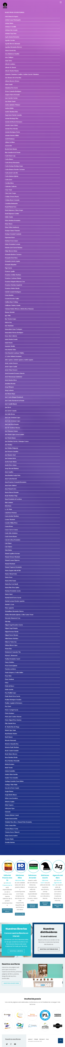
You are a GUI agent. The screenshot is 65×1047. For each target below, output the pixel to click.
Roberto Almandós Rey (12, 744)
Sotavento (7, 812)
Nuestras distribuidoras (49, 949)
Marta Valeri (8, 594)
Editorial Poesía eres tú (7, 877)
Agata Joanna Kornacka (12, 37)
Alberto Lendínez (10, 64)
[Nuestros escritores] (5, 9)
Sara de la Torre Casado (12, 788)
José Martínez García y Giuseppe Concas (17, 441)
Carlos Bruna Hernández (12, 162)
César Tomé (8, 190)
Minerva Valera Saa (11, 642)
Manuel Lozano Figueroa (12, 560)
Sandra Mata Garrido (11, 774)
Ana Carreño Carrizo (11, 98)
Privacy (42, 1039)
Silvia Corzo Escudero (11, 798)
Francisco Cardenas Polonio (13, 278)
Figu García (8, 268)
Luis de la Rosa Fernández (12, 540)
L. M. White (8, 509)
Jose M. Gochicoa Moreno (12, 428)
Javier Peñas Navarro (11, 370)
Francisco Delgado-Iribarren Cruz (15, 281)
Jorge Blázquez (9, 387)
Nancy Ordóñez (9, 662)
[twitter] (7, 1044)
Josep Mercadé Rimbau (12, 468)
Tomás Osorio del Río (11, 819)
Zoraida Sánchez (10, 842)
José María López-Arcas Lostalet (14, 434)
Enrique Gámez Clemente (12, 230)
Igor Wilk (8, 315)
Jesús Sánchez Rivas (11, 380)
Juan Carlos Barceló (11, 479)
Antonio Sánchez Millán (12, 135)
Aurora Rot (8, 146)
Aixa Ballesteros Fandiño (12, 54)
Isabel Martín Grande (11, 339)
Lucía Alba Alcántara (11, 533)
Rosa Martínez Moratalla (12, 761)
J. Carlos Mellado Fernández (13, 356)
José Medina (8, 445)
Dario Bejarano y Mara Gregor (14, 210)
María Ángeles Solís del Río (13, 570)
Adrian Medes (9, 23)
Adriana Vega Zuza (10, 33)
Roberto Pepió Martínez (12, 747)
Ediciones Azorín (45, 876)
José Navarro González (11, 451)
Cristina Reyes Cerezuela (12, 200)
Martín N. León (9, 604)
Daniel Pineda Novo (10, 207)
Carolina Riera (9, 183)
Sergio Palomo (9, 791)
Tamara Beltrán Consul (12, 815)
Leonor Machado (10, 519)
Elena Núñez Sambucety (12, 227)
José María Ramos (10, 438)
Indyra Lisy (8, 322)
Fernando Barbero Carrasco (13, 254)
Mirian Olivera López (11, 645)
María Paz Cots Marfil (11, 584)
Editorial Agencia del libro (57, 883)
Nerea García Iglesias (11, 666)
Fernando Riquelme (10, 264)
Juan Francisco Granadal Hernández (15, 482)
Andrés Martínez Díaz (11, 112)
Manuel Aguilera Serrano (12, 553)
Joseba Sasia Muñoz (11, 462)
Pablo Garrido (9, 689)
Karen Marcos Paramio (12, 492)
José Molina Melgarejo (11, 448)
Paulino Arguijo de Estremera (13, 703)
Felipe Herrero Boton (11, 251)
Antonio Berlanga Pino (11, 118)
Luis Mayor (8, 543)
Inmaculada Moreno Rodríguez (14, 332)
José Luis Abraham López (12, 417)
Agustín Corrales (10, 40)
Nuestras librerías (16, 951)
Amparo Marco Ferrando (12, 95)
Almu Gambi (8, 84)
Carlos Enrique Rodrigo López (14, 166)
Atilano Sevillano (10, 142)
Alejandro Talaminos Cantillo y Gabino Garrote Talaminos (22, 74)
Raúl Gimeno (9, 737)
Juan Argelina (9, 472)
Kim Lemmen (9, 502)
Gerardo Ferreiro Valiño (12, 298)
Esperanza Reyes (10, 237)
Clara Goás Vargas (10, 193)
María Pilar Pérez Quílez (12, 587)
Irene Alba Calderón (11, 336)
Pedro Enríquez (9, 713)
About (30, 1039)
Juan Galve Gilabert (11, 485)
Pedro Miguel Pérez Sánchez (13, 720)
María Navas (8, 577)
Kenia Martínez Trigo (11, 496)
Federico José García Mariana (13, 247)
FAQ (47, 1039)
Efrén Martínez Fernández (12, 220)
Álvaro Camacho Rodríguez (13, 91)
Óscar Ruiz (8, 676)
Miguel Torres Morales (11, 635)
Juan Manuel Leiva (10, 489)
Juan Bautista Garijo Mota (12, 475)
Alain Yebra (8, 61)
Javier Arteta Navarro (11, 363)
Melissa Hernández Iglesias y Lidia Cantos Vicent (19, 615)
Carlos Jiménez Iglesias (11, 176)
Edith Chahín (9, 217)
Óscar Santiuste (9, 679)
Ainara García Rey (10, 50)
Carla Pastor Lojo (10, 156)
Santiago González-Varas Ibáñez (14, 781)
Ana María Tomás (10, 101)
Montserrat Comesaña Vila (13, 652)
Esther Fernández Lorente (12, 244)
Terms (36, 1039)
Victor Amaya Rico (10, 825)
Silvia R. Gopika (9, 802)
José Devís (8, 407)
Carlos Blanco (9, 159)
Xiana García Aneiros (11, 836)
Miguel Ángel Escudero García (14, 625)
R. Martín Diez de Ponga (12, 727)
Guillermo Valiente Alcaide (12, 305)
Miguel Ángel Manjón (11, 628)
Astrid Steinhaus (10, 139)
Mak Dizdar (8, 550)
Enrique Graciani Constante (13, 234)
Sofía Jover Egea (9, 808)
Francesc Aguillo (10, 271)
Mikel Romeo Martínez (11, 638)
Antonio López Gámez (11, 125)
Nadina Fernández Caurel (12, 659)
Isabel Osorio (9, 343)
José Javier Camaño (11, 411)
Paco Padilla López (10, 693)
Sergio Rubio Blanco (11, 795)
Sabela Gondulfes (10, 771)
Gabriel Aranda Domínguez (13, 292)
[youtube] (15, 1044)
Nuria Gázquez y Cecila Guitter (14, 672)
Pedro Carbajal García (11, 710)
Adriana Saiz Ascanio (11, 30)
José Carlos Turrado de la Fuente (14, 400)
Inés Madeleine (9, 326)
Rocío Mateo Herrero (11, 754)
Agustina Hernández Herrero (13, 47)
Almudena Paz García (11, 88)
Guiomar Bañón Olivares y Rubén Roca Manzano (19, 309)
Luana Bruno (9, 526)
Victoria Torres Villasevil (12, 832)
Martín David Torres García (13, 598)
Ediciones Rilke (20, 876)
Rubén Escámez (9, 764)
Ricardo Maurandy (10, 740)
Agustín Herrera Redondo (12, 44)
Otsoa (6, 683)
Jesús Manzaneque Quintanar (13, 377)
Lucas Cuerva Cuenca (11, 530)
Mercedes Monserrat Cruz (12, 618)
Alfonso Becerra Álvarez (12, 81)
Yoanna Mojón (9, 839)
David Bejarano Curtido (12, 213)
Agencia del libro (58, 876)
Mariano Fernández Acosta (13, 591)
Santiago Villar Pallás (11, 785)
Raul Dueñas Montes (11, 734)
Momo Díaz (8, 649)
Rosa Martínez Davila (11, 757)
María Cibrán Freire (11, 574)
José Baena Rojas (10, 394)
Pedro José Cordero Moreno (13, 717)
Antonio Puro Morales (11, 129)
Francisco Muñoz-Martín (12, 288)
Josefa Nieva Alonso (11, 465)
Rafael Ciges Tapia (10, 730)
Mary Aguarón (9, 608)
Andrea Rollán (9, 108)
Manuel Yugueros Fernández (13, 567)
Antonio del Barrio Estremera (13, 122)
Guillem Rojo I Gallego (11, 302)
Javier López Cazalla (11, 366)
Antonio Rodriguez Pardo (12, 132)
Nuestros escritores (10, 669)
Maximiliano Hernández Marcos (14, 611)
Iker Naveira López (10, 319)
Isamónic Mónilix (10, 346)
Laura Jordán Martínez (12, 516)
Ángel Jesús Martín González (13, 115)
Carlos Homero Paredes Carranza (15, 169)
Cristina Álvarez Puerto (12, 196)
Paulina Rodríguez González (13, 700)
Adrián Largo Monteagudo (13, 20)
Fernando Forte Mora (11, 258)
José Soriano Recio (10, 458)
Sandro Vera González (11, 778)
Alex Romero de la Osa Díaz (13, 78)
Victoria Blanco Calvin (11, 829)
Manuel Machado (10, 564)
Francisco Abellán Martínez (13, 275)
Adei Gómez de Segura (11, 16)
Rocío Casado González (12, 751)
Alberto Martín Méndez (12, 71)
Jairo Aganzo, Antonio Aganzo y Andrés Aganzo (19, 360)
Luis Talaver (8, 547)
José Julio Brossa (10, 414)
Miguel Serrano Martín (11, 632)
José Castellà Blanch (11, 404)
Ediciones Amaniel (33, 876)
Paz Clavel (8, 706)
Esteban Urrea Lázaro (11, 241)
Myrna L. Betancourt (11, 655)
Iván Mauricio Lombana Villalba (14, 353)
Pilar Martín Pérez (10, 723)
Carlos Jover (8, 179)
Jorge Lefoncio (9, 390)
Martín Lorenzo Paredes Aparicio (14, 601)
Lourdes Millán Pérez (11, 523)
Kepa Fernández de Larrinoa (13, 499)
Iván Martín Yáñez (10, 349)
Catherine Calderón (11, 186)
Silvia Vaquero (9, 805)
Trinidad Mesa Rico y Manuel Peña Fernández (18, 822)
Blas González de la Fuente (12, 152)
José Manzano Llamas (11, 431)
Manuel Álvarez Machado (12, 557)
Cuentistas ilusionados (11, 203)
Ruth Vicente (9, 768)
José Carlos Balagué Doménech (14, 397)
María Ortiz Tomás (10, 581)
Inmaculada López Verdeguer (13, 329)
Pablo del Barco (9, 686)
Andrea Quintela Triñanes (12, 105)
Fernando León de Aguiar (12, 261)
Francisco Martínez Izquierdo (13, 285)
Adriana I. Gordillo (10, 27)
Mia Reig (7, 621)
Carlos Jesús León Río (11, 173)
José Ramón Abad (10, 455)
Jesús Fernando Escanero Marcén (14, 373)
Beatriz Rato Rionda (11, 149)
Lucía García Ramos (11, 536)
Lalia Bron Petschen (11, 513)
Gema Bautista (9, 295)
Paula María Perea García (12, 696)
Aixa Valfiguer (9, 57)
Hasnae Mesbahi (9, 312)
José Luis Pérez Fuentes (12, 424)
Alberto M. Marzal (10, 67)
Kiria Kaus (8, 506)
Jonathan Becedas (10, 383)
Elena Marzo (8, 224)
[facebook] (11, 1044)
